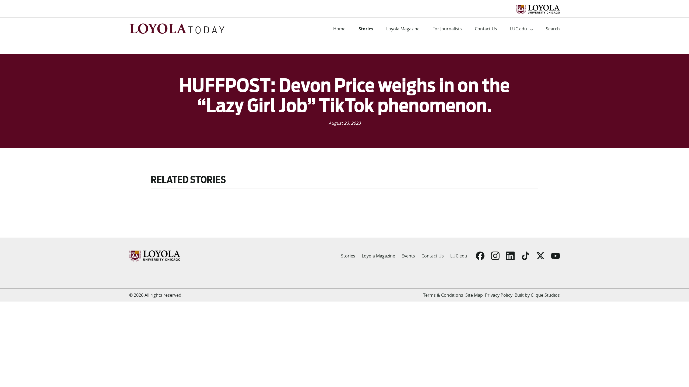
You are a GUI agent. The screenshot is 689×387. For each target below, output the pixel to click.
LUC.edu (518, 29)
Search (553, 29)
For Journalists (447, 29)
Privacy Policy (498, 295)
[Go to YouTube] (555, 256)
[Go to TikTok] (525, 256)
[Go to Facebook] (480, 256)
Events (408, 256)
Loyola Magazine (403, 29)
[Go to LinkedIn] (510, 256)
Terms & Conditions (443, 295)
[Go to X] (540, 256)
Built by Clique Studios (537, 295)
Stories (365, 29)
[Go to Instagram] (495, 256)
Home (339, 29)
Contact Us (486, 29)
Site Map (474, 295)
